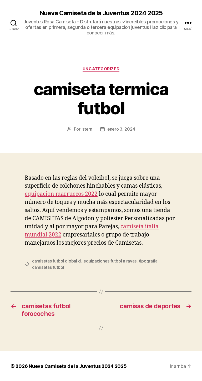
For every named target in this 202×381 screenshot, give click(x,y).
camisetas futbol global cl (56, 261)
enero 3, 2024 (121, 129)
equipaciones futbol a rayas (110, 261)
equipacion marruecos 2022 (61, 194)
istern (87, 129)
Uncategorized (101, 68)
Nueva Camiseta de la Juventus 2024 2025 (100, 13)
